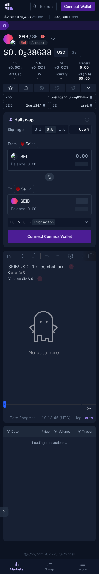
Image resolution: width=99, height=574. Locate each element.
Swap (49, 569)
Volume (64, 431)
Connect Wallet (77, 6)
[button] (43, 39)
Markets (16, 569)
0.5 (50, 129)
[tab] (61, 52)
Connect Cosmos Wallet (49, 236)
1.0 (62, 129)
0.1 (38, 129)
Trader (87, 431)
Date (15, 431)
